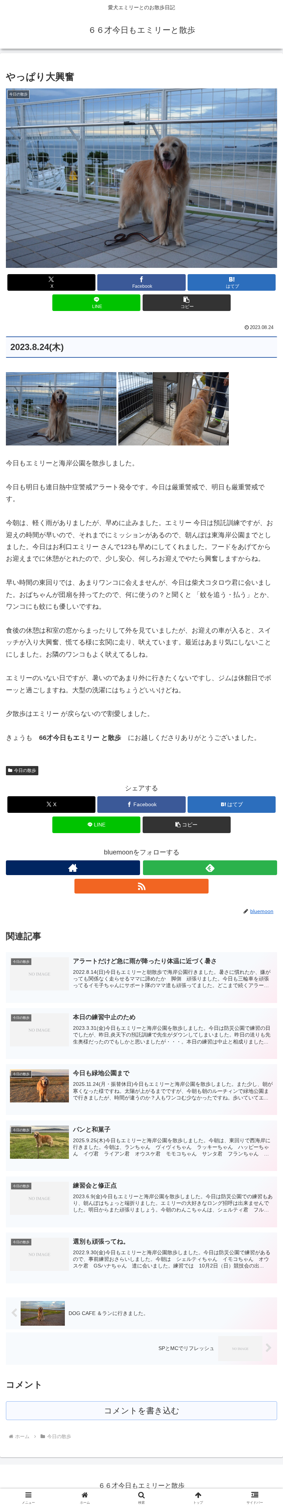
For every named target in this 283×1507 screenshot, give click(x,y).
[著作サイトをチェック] (73, 867)
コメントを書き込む (141, 1410)
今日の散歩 (25, 770)
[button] (187, 302)
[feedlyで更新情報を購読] (210, 867)
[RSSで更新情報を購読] (141, 886)
